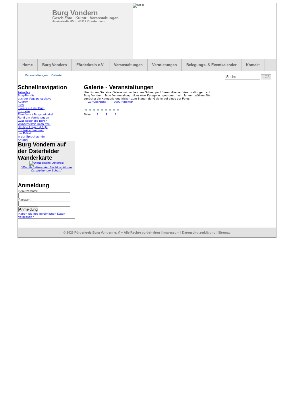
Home (27, 65)
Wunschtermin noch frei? (34, 123)
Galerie (56, 75)
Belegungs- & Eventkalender (211, 65)
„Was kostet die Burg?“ (33, 120)
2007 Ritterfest (123, 101)
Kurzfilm (23, 101)
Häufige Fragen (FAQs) (33, 127)
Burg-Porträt (26, 95)
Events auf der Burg (31, 108)
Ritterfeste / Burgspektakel (35, 114)
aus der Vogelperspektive (34, 98)
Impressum (171, 232)
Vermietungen (164, 65)
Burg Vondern (75, 13)
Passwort (24, 199)
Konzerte (24, 111)
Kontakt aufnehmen (31, 130)
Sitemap (224, 232)
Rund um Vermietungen (33, 117)
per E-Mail (24, 133)
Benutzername (28, 190)
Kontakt (253, 65)
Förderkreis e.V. (90, 65)
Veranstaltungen (128, 65)
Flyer (21, 104)
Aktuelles (24, 92)
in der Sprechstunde (31, 136)
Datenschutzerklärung (199, 232)
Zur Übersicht (97, 101)
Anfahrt (23, 139)
